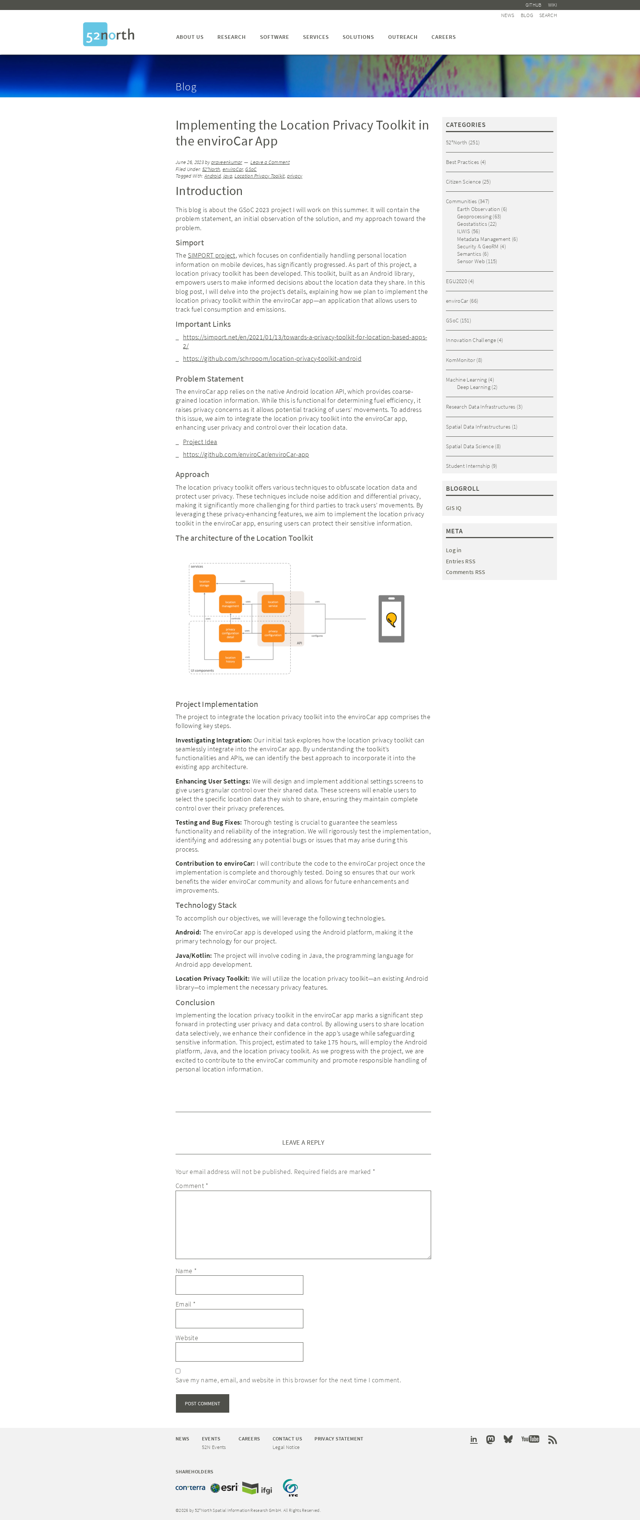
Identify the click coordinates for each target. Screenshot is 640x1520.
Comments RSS (466, 572)
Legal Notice (286, 1447)
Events (211, 1438)
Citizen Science (463, 181)
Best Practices (462, 161)
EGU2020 (456, 281)
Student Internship (468, 465)
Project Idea (200, 441)
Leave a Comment (270, 162)
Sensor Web (471, 261)
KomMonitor (460, 359)
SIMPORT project (212, 255)
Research (231, 36)
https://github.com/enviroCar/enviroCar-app (246, 454)
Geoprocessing (474, 216)
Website (187, 1337)
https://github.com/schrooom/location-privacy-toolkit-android (272, 358)
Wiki (552, 5)
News (507, 15)
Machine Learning (466, 379)
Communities (461, 201)
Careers (443, 36)
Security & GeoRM (478, 246)
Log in (454, 550)
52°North (211, 169)
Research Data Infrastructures (481, 406)
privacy (294, 176)
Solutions (358, 36)
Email (186, 1304)
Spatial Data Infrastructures (478, 426)
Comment (192, 1185)
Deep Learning (473, 386)
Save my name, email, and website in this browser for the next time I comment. (288, 1380)
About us (190, 36)
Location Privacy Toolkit (259, 176)
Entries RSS (461, 561)
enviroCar (233, 169)
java (227, 176)
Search (548, 15)
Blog (527, 15)
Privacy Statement (338, 1438)
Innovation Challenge (471, 339)
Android (212, 176)
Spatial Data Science (470, 446)
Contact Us (287, 1438)
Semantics (469, 253)
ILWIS (463, 231)
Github (534, 5)
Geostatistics (472, 223)
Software (274, 36)
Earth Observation (478, 208)
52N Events (214, 1447)
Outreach (403, 36)
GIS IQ (454, 507)
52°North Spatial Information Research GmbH (108, 34)
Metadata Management (484, 238)
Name (186, 1270)
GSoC (251, 169)
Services (316, 36)
